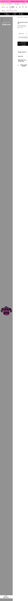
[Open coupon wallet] (13, 7)
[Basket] (26, 7)
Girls (21, 17)
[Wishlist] (23, 7)
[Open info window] (27, 1)
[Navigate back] (2, 19)
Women (3, 7)
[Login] (17, 7)
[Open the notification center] (20, 7)
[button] (23, 33)
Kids (10, 7)
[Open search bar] (25, 11)
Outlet (5, 3)
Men (7, 7)
